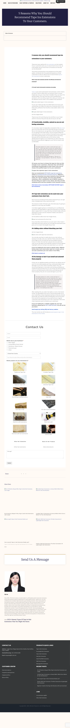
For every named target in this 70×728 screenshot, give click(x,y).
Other (10, 350)
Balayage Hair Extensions (42, 663)
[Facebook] (30, 709)
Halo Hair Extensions (41, 656)
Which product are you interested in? (17, 360)
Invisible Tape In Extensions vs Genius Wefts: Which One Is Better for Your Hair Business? (50, 514)
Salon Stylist (11, 342)
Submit (9, 463)
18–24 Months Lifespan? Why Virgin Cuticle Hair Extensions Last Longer (52, 670)
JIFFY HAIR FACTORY (51, 305)
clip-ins (61, 128)
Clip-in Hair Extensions (41, 653)
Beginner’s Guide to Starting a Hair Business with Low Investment (52, 685)
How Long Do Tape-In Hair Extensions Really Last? (16, 542)
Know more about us (6, 670)
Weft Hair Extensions (41, 661)
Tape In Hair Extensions (41, 649)
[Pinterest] (37, 709)
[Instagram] (32, 709)
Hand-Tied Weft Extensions (42, 658)
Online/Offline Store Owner (15, 344)
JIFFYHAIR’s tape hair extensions (53, 173)
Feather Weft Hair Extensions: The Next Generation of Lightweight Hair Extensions (49, 544)
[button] (64, 3)
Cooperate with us (6, 675)
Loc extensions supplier (41, 695)
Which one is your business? (15, 340)
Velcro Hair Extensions (41, 697)
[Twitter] (39, 709)
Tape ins (34, 91)
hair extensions (50, 64)
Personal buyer (12, 348)
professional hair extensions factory (47, 174)
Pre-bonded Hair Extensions (42, 651)
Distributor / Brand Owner (15, 346)
